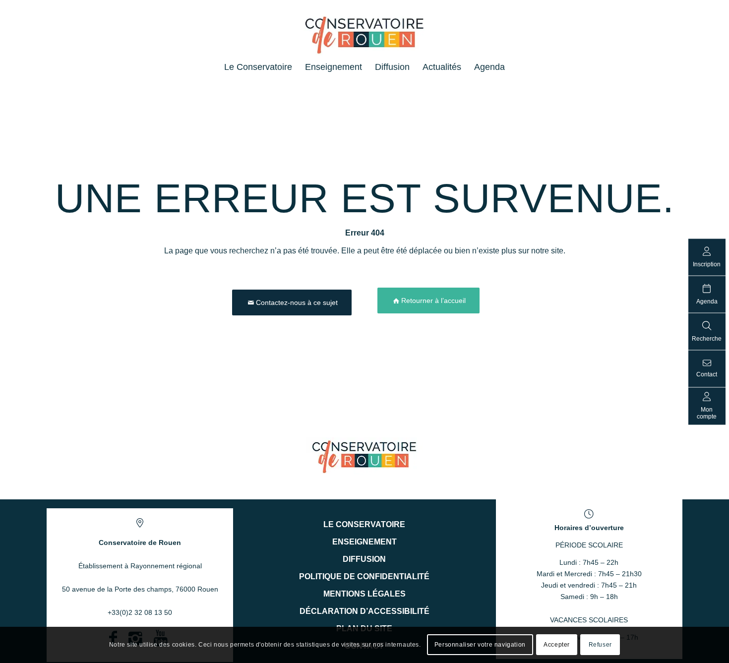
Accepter (557, 644)
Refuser (600, 644)
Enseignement (364, 542)
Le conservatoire (364, 524)
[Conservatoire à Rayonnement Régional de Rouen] (365, 39)
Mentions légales (364, 594)
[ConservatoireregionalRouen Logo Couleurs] (364, 456)
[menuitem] (258, 67)
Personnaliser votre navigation (480, 644)
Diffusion (364, 559)
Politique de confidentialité (364, 576)
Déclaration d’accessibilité (364, 611)
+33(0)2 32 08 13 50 (140, 612)
